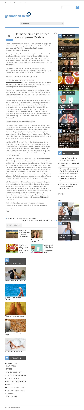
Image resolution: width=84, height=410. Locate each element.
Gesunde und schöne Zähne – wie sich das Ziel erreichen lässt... (49, 248)
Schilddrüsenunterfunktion (13, 351)
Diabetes (43, 197)
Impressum (8, 3)
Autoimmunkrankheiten (17, 375)
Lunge (9, 369)
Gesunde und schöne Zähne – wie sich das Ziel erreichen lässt (69, 179)
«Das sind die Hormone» (14, 82)
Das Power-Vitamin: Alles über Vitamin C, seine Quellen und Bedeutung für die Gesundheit (69, 171)
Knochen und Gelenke (68, 58)
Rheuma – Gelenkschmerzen (15, 316)
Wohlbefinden (68, 112)
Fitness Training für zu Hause (15, 280)
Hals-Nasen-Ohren (14, 372)
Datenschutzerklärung (20, 3)
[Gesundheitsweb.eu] (18, 17)
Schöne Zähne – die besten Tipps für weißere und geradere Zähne (68, 186)
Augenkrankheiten (15, 391)
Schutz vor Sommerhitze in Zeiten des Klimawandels (24, 233)
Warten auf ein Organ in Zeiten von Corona (22, 218)
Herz (65, 204)
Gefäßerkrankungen (16, 387)
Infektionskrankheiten (17, 381)
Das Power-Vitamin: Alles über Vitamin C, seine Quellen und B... (24, 248)
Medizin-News (68, 35)
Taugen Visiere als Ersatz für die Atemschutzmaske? (38, 220)
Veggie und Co (12, 378)
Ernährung (67, 74)
